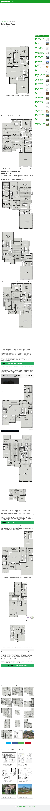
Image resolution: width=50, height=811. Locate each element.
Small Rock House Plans (6, 796)
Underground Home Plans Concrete (40, 58)
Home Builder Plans (41, 97)
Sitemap (16, 806)
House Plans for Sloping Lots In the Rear (41, 85)
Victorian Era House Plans (7, 780)
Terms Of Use (29, 806)
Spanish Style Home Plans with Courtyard (41, 75)
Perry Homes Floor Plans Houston (24, 780)
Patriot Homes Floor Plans (7, 764)
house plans (19, 651)
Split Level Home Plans (22, 764)
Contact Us (20, 806)
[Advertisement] (25, 12)
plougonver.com (7, 1)
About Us (33, 806)
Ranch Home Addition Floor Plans (40, 48)
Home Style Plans (40, 61)
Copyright (24, 806)
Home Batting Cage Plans (23, 796)
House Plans (4, 26)
